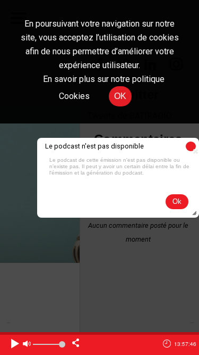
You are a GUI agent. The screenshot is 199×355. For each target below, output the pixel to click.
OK (120, 96)
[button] (191, 146)
